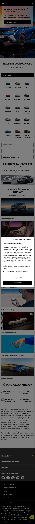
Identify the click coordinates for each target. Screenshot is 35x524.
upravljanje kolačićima (17, 278)
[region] (17, 262)
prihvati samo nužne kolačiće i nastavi (23, 239)
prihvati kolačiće (17, 282)
